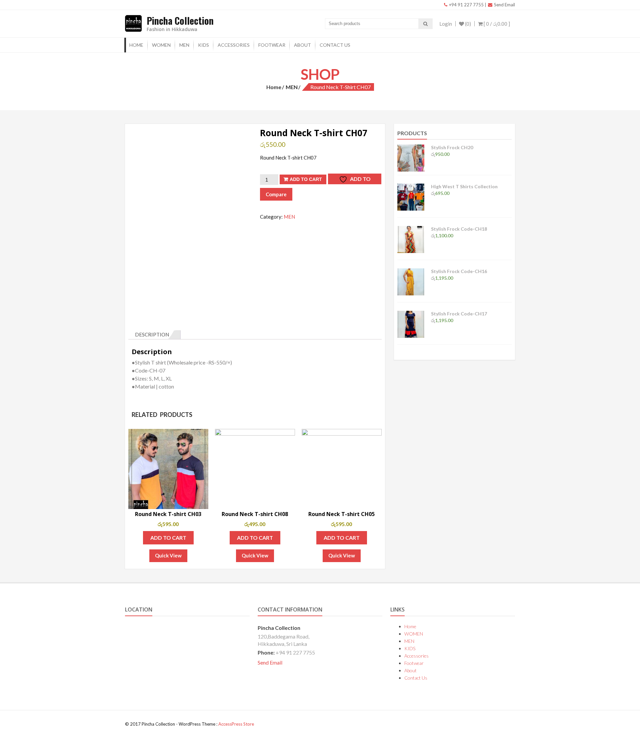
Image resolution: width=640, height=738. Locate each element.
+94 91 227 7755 (466, 4)
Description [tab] (152, 334)
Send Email (504, 4)
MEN (184, 45)
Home (136, 45)
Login (445, 24)
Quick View (168, 555)
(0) (467, 23)
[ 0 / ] (496, 24)
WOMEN (161, 45)
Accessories (234, 45)
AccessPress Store (236, 724)
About (302, 45)
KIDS (203, 45)
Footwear (271, 45)
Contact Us (335, 45)
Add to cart (306, 179)
